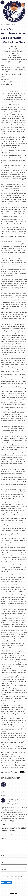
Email (2, 862)
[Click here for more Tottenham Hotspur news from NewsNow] (14, 893)
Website (3, 870)
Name (2, 856)
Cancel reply (18, 831)
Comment (4, 838)
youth (15, 772)
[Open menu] (2, 2)
